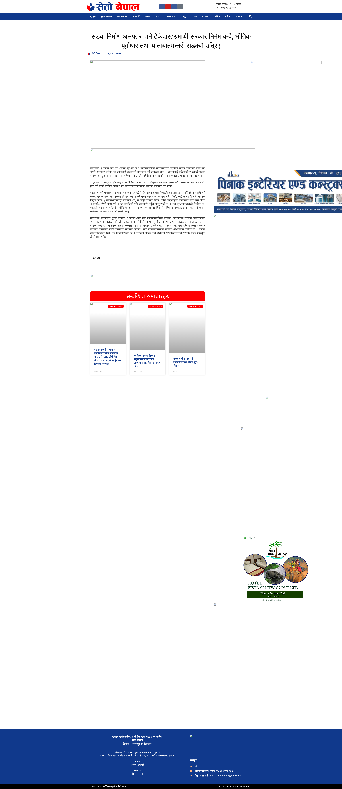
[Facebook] (174, 6)
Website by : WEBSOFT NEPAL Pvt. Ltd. (236, 786)
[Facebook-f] (162, 6)
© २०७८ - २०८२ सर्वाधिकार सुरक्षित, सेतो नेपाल (107, 786)
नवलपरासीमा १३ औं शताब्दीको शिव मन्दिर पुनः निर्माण (185, 362)
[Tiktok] (180, 6)
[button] (250, 16)
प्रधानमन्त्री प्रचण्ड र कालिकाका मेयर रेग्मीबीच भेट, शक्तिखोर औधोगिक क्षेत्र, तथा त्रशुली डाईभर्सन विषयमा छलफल (107, 356)
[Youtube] (168, 6)
